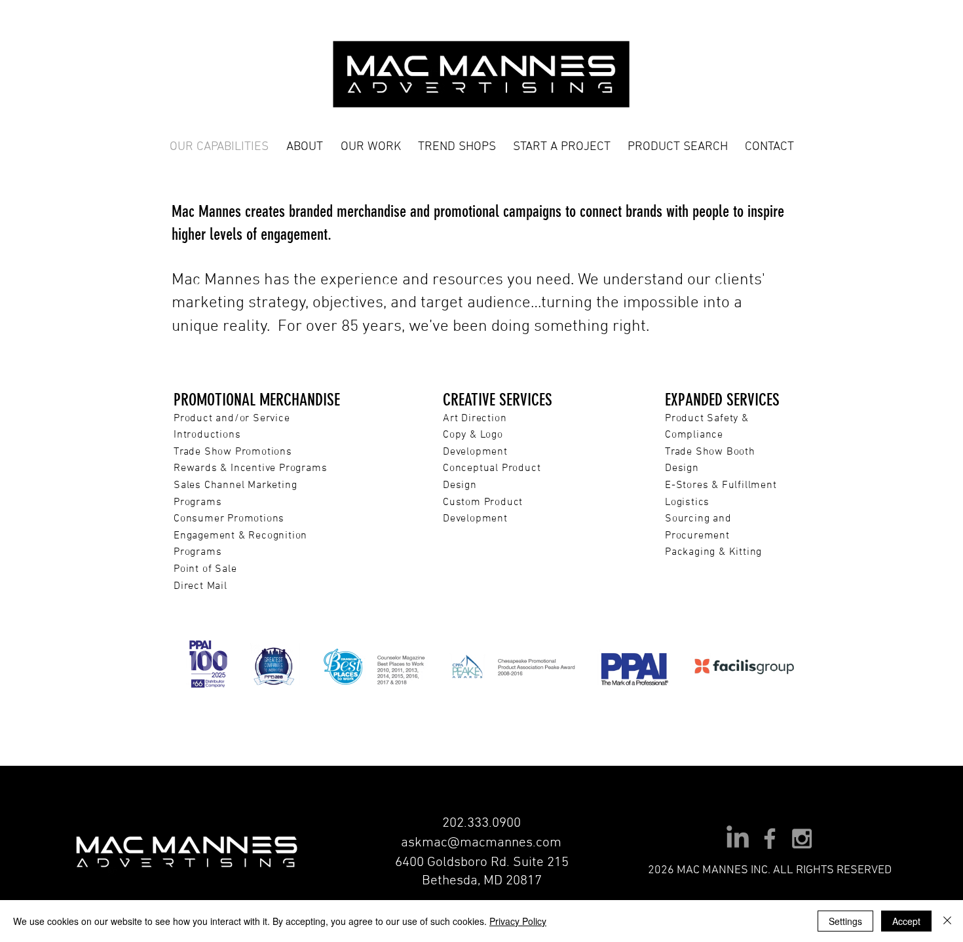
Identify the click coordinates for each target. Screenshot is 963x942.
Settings (845, 921)
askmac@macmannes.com (481, 843)
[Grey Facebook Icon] (770, 838)
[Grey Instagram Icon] (802, 838)
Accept (906, 921)
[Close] (947, 921)
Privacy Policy (517, 921)
